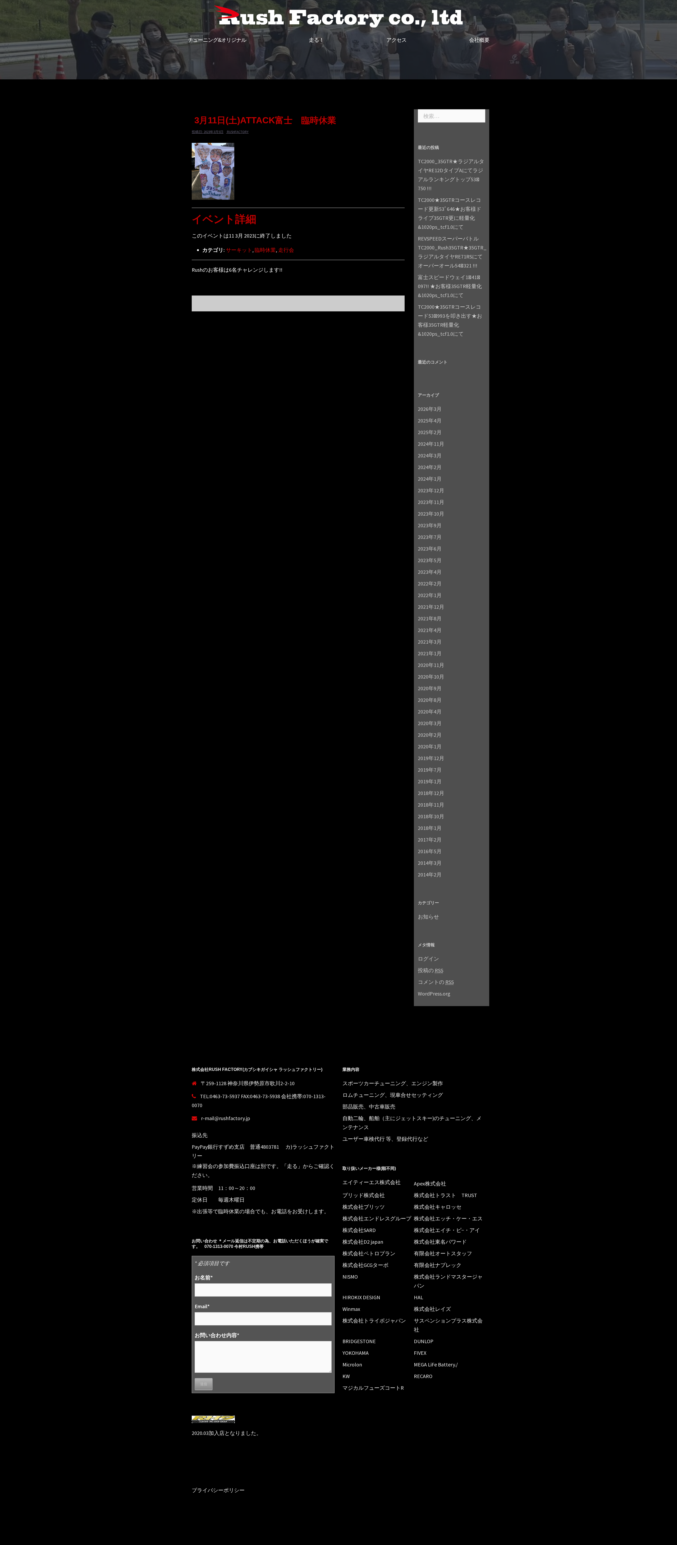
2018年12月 (431, 793)
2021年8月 (430, 618)
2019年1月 (430, 781)
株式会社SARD (359, 1230)
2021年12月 (431, 606)
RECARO (423, 1376)
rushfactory (238, 132)
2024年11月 (431, 443)
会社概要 (479, 40)
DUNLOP (423, 1341)
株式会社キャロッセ (437, 1206)
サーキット (239, 250)
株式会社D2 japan (362, 1241)
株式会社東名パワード (440, 1241)
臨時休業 (265, 250)
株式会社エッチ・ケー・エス (448, 1218)
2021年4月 (430, 630)
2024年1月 (430, 478)
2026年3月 (430, 409)
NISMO (350, 1276)
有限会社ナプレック (437, 1265)
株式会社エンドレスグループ (376, 1218)
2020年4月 (430, 711)
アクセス (396, 40)
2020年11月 (431, 665)
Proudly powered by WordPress (223, 1536)
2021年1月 (430, 653)
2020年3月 (430, 723)
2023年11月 (431, 502)
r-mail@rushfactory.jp (225, 1118)
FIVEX (420, 1352)
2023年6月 (430, 548)
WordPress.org (434, 993)
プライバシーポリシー (218, 1490)
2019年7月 (430, 769)
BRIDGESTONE (359, 1341)
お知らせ (428, 916)
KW (346, 1376)
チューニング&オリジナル (217, 40)
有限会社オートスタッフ (443, 1253)
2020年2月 (430, 734)
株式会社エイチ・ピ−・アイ (447, 1230)
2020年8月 (430, 700)
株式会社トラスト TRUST (445, 1195)
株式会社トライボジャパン (374, 1320)
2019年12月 (431, 758)
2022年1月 (430, 595)
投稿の (430, 970)
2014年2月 (430, 874)
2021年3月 (430, 641)
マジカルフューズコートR (373, 1387)
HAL (418, 1297)
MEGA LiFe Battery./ (436, 1364)
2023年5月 (430, 560)
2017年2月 (430, 839)
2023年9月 (430, 525)
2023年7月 (430, 537)
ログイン (428, 958)
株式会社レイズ (432, 1309)
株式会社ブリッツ (363, 1206)
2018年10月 (431, 816)
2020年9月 (430, 688)
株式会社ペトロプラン (368, 1253)
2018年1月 (430, 828)
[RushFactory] (338, 17)
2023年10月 (431, 513)
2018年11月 (431, 804)
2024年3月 (430, 455)
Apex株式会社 (430, 1183)
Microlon (352, 1364)
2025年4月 (430, 420)
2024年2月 (430, 467)
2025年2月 (430, 432)
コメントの (436, 982)
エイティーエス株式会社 (371, 1182)
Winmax (351, 1309)
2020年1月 (430, 746)
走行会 (286, 250)
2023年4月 (430, 572)
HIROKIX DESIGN (361, 1297)
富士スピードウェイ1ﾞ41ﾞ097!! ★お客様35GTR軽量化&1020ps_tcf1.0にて (450, 286)
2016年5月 (430, 851)
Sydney (287, 1536)
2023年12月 (431, 490)
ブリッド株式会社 (363, 1195)
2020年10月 (431, 676)
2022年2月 (430, 583)
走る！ (316, 40)
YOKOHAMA (355, 1352)
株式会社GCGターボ (365, 1265)
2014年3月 (430, 863)
